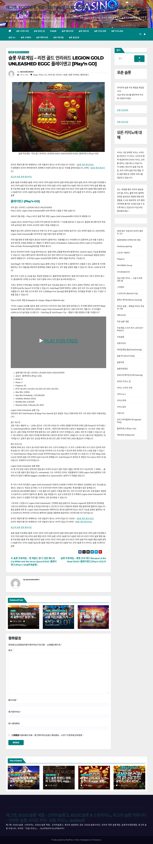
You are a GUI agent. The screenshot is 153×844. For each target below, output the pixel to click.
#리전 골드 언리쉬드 (55, 75)
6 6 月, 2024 (52, 785)
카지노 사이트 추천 (125, 388)
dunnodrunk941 (27, 72)
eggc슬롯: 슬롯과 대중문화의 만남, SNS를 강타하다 (23, 781)
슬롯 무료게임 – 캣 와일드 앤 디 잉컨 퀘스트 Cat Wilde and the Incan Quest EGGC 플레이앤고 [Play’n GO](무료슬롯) (34, 561)
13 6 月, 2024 (17, 785)
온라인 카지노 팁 (124, 381)
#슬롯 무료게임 (73, 75)
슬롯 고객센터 (26, 37)
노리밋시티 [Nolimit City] (127, 293)
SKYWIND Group (124, 265)
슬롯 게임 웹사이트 (85, 165)
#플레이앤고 (84, 75)
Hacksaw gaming (124, 246)
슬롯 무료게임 (58, 37)
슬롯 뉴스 (12, 37)
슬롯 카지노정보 (117, 31)
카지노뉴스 (121, 394)
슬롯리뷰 (120, 362)
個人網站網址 (14, 723)
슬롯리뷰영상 (122, 369)
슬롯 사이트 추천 (22, 31)
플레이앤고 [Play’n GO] (25, 201)
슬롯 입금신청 (74, 37)
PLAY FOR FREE (61, 340)
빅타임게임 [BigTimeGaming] (129, 350)
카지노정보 (121, 407)
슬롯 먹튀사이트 (68, 31)
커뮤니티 (120, 413)
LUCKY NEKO (123, 253)
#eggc (35, 75)
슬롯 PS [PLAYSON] (126, 356)
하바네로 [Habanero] (125, 435)
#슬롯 (65, 75)
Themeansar (96, 840)
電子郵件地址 (14, 712)
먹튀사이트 (121, 315)
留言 (10, 650)
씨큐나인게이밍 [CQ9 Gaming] (130, 375)
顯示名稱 (12, 700)
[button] (140, 34)
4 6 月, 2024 (122, 785)
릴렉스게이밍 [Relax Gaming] (129, 300)
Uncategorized (123, 272)
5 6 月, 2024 (87, 785)
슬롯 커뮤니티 (84, 31)
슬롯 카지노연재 (100, 31)
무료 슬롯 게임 (123, 322)
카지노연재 (121, 401)
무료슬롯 (53, 31)
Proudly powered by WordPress (63, 840)
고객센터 (120, 287)
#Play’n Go (43, 75)
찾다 (118, 50)
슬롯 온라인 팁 (39, 31)
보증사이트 (121, 343)
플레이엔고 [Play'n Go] (21, 52)
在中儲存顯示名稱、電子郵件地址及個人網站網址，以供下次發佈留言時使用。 (47, 735)
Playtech (121, 259)
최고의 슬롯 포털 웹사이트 (21, 177)
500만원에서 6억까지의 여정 (129, 240)
